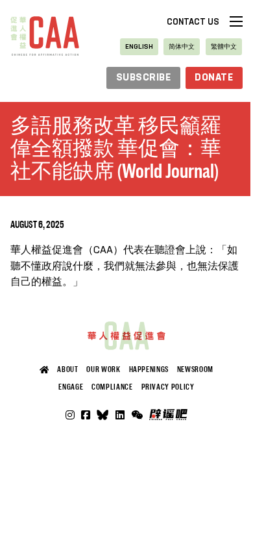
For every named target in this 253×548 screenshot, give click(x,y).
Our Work (103, 369)
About (67, 369)
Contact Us (193, 22)
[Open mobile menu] (236, 21)
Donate (214, 77)
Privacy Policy (168, 387)
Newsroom (195, 369)
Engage (70, 387)
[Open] (137, 415)
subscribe (143, 77)
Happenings (149, 369)
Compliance (111, 387)
